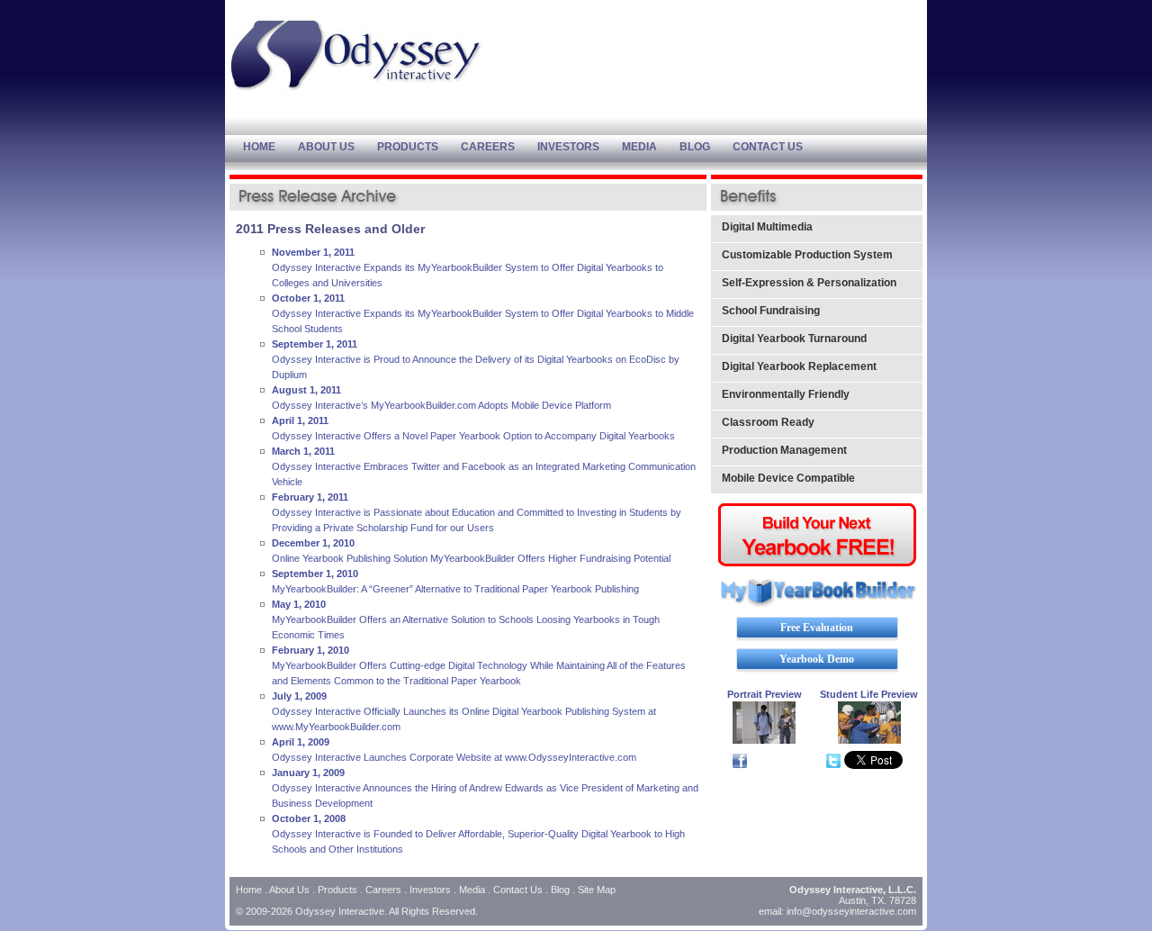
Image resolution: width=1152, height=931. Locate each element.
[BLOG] (706, 146)
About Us (289, 889)
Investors (430, 889)
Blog (560, 889)
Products (337, 889)
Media (472, 889)
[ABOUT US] (337, 146)
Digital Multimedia (767, 227)
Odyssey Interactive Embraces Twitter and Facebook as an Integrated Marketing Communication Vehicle (484, 466)
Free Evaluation (816, 627)
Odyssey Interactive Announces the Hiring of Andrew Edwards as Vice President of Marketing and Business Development (485, 788)
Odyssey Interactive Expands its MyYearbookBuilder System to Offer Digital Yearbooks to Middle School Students (483, 313)
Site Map (597, 889)
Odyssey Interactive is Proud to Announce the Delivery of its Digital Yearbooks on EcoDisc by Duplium (476, 359)
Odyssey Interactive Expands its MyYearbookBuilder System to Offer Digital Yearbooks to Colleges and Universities (467, 267)
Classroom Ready (768, 422)
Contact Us (518, 889)
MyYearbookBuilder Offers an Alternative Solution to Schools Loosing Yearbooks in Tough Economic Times (466, 619)
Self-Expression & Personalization (809, 282)
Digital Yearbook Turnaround (794, 338)
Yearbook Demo (816, 659)
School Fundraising (771, 310)
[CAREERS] (499, 146)
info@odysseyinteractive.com (851, 911)
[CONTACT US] (779, 146)
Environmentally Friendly (786, 394)
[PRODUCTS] (419, 146)
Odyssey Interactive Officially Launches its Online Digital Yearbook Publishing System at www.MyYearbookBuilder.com (464, 711)
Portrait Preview (764, 694)
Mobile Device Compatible (788, 478)
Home (249, 889)
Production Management (784, 450)
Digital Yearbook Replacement (799, 366)
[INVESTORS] (579, 146)
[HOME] (270, 146)
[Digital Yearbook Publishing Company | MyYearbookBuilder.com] (817, 603)
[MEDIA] (651, 146)
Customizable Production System (807, 255)
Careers (383, 889)
